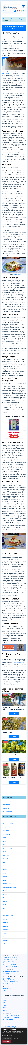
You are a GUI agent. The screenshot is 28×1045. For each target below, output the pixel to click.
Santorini (5, 922)
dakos (16, 550)
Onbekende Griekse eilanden (10, 981)
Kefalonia (5, 859)
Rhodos (5, 919)
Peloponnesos (7, 988)
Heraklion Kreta (7, 848)
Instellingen (15, 1038)
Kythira (5, 869)
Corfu (4, 841)
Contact (5, 1024)
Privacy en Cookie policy (10, 1026)
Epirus (4, 990)
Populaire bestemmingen (9, 980)
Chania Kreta (6, 834)
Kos (4, 862)
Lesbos (5, 880)
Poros (4, 908)
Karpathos (6, 855)
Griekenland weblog (16, 19)
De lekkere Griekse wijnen (10, 755)
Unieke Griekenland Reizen (10, 957)
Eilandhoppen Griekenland (10, 959)
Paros (4, 898)
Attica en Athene (7, 827)
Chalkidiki (6, 830)
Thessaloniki (6, 936)
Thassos (5, 933)
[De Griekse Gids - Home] (10, 7)
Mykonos (5, 890)
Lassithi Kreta (7, 873)
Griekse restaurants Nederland (11, 1015)
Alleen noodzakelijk (7, 1038)
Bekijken (14, 713)
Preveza (5, 912)
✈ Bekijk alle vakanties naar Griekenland (14, 28)
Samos (5, 1009)
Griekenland (6, 19)
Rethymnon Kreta (8, 915)
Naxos (5, 894)
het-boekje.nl (21, 37)
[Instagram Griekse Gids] (21, 11)
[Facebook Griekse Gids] (23, 11)
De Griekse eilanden (8, 978)
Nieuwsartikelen (7, 811)
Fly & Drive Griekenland (9, 964)
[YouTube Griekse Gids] (19, 11)
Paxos (5, 901)
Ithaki (4, 852)
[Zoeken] (15, 11)
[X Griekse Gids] (18, 11)
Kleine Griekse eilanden (9, 983)
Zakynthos (6, 940)
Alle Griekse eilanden (9, 944)
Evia (4, 844)
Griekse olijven (7, 732)
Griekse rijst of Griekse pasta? (12, 778)
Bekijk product (14, 436)
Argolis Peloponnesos (9, 823)
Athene (5, 997)
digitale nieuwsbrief (19, 662)
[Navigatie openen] (23, 6)
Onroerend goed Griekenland (11, 1017)
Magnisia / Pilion (7, 883)
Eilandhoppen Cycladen (9, 961)
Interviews (6, 808)
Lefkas (5, 876)
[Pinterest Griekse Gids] (25, 11)
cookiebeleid (9, 1035)
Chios (4, 837)
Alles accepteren (6, 1041)
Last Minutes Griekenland (10, 966)
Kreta (4, 866)
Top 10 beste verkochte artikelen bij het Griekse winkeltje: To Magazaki (13, 708)
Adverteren (6, 973)
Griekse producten (8, 1019)
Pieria (4, 905)
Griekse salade (17, 274)
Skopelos (5, 929)
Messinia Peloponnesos (9, 887)
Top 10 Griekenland (8, 801)
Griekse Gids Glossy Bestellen (11, 971)
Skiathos (5, 926)
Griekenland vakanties (9, 962)
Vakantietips (6, 804)
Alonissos (5, 820)
